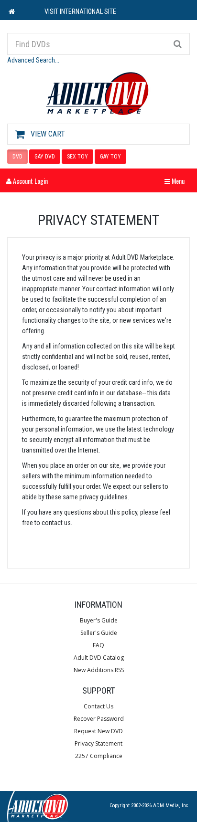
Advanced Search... (33, 60)
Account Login (29, 181)
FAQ (98, 645)
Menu (177, 181)
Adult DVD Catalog (99, 657)
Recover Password (99, 719)
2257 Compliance (98, 756)
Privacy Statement (98, 743)
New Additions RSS (99, 670)
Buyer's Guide (99, 620)
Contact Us (98, 706)
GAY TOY (110, 156)
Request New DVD (98, 731)
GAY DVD (44, 156)
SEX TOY (77, 156)
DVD (17, 156)
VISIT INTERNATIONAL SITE (80, 11)
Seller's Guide (98, 633)
